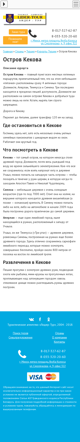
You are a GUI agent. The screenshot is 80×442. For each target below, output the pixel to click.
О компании (59, 337)
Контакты (59, 342)
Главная (8, 51)
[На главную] (40, 18)
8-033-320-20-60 (64, 36)
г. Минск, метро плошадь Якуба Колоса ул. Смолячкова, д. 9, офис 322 (54, 42)
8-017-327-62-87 (64, 30)
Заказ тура (18, 32)
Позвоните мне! (15, 40)
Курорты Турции (46, 51)
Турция (30, 51)
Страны (19, 51)
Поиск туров (20, 333)
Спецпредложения (20, 337)
